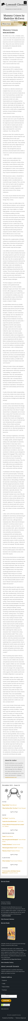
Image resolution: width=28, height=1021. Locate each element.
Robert (14, 808)
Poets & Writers (5, 986)
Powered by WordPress (7, 1018)
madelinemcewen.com (11, 777)
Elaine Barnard (9, 805)
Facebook (4, 980)
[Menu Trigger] (25, 2)
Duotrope (4, 990)
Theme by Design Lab (20, 1018)
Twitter (3, 983)
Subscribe (3, 994)
